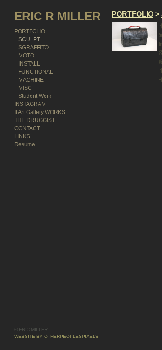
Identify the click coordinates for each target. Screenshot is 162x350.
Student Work (34, 96)
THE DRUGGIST (34, 120)
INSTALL (29, 64)
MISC (25, 88)
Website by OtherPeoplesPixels (56, 336)
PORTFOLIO (29, 31)
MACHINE (31, 80)
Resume (24, 144)
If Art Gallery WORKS (39, 112)
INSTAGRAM (30, 104)
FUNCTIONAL (35, 72)
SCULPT (29, 39)
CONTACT (27, 128)
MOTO (26, 55)
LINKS (22, 136)
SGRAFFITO (33, 47)
